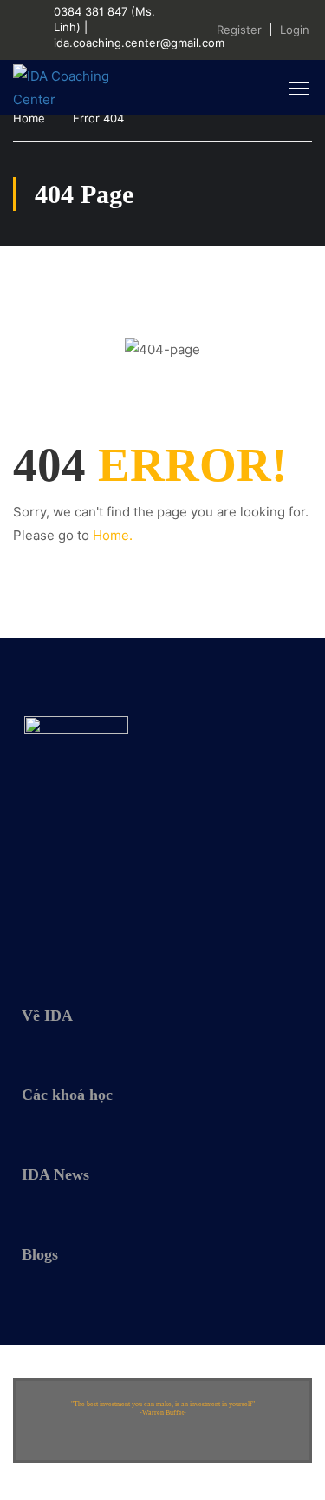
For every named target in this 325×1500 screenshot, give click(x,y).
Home (29, 118)
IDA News (55, 1174)
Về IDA (47, 1015)
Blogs (40, 1254)
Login (294, 29)
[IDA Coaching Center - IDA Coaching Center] (69, 87)
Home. (113, 535)
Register (239, 29)
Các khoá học (67, 1094)
